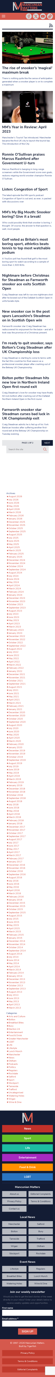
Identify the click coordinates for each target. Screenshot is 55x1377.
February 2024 (16, 591)
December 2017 (17, 826)
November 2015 (17, 906)
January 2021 (15, 709)
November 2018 (17, 791)
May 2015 (14, 925)
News (11, 1057)
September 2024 (17, 569)
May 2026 (14, 506)
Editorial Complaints (41, 1194)
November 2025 (17, 525)
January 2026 (15, 518)
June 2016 (14, 883)
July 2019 (13, 766)
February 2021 (16, 706)
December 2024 (17, 560)
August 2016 (15, 877)
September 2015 (17, 912)
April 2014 (14, 966)
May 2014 (14, 963)
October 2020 (16, 718)
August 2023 (15, 610)
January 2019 (15, 785)
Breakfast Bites (16, 1022)
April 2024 (14, 585)
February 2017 (16, 858)
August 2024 (15, 572)
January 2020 (15, 747)
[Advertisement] (27, 473)
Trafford (13, 1089)
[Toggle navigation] (3, 16)
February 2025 (16, 553)
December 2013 (17, 979)
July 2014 (13, 956)
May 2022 (14, 658)
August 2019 (15, 763)
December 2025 (17, 522)
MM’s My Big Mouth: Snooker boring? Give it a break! (26, 214)
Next (47, 442)
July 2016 (13, 880)
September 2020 (17, 722)
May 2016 (14, 887)
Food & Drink (15, 1035)
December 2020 (17, 712)
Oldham (12, 1060)
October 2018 (16, 795)
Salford (12, 1076)
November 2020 (17, 715)
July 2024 (13, 576)
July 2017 (13, 842)
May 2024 (14, 582)
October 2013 (16, 985)
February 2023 (16, 630)
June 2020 (14, 731)
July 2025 (13, 537)
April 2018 (14, 814)
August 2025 (15, 534)
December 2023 (17, 598)
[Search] (45, 449)
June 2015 (14, 922)
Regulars (13, 1070)
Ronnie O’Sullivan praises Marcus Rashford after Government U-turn (23, 159)
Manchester (14, 1054)
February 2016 (16, 896)
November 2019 (17, 753)
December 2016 (17, 865)
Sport (11, 1080)
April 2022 (14, 661)
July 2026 (13, 499)
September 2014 (17, 950)
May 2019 (14, 772)
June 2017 (14, 845)
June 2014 (14, 960)
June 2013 (14, 998)
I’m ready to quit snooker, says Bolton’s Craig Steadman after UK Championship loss (27, 347)
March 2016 (15, 893)
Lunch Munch (15, 1051)
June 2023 (14, 617)
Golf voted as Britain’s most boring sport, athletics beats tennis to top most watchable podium (26, 246)
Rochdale (13, 1073)
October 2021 (16, 680)
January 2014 (15, 976)
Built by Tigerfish (27, 1346)
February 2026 (16, 515)
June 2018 (14, 807)
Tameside (13, 1086)
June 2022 (14, 655)
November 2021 (17, 677)
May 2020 (14, 734)
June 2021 (14, 693)
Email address (10, 1319)
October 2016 (16, 871)
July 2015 (13, 918)
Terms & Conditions (41, 1201)
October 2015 (16, 909)
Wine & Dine (15, 1102)
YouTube (43, 16)
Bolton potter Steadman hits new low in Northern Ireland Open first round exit (25, 382)
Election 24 (14, 1029)
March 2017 (15, 855)
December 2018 (17, 788)
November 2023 (17, 601)
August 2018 (15, 801)
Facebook (29, 16)
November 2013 (17, 982)
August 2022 (15, 649)
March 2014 (15, 969)
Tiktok (50, 16)
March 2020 (15, 741)
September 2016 (17, 874)
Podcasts (13, 1064)
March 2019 (15, 779)
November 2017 (17, 830)
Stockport (13, 1083)
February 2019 (16, 782)
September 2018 (17, 798)
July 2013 (13, 995)
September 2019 (17, 760)
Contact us (14, 1208)
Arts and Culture (17, 1016)
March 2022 (15, 664)
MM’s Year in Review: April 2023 (24, 129)
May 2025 (14, 544)
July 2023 (13, 614)
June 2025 (14, 541)
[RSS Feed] (50, 25)
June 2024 (14, 579)
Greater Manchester (18, 1038)
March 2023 (15, 626)
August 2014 (15, 953)
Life (10, 1044)
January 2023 (15, 633)
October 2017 (16, 833)
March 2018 (15, 817)
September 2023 (17, 607)
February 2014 (16, 972)
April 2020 (14, 737)
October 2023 (16, 604)
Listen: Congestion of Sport (25, 189)
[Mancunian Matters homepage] (27, 6)
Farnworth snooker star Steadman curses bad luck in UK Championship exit (26, 414)
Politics (12, 1067)
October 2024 (16, 566)
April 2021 (14, 699)
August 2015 (15, 915)
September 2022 (17, 645)
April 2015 (14, 928)
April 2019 (14, 776)
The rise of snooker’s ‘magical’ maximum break (27, 70)
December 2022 (17, 636)
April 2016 (14, 890)
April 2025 (14, 547)
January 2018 (15, 823)
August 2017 (15, 839)
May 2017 (14, 849)
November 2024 (17, 563)
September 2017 (17, 836)
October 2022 (16, 642)
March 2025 (15, 550)
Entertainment (16, 1032)
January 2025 (15, 556)
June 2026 (14, 502)
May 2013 (14, 1001)
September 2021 (17, 683)
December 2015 (17, 902)
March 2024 (15, 588)
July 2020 (13, 728)
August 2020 (15, 725)
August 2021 (15, 687)
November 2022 (17, 639)
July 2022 (13, 652)
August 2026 (15, 496)
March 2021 (15, 703)
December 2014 (17, 941)
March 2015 (15, 931)
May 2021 (14, 696)
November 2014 (17, 944)
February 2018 (16, 820)
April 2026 (14, 509)
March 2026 (15, 512)
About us (14, 1194)
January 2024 (15, 595)
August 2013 (15, 991)
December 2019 (17, 750)
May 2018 (14, 811)
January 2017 (15, 861)
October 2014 (16, 947)
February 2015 (16, 934)
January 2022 (15, 671)
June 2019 (14, 769)
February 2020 (16, 744)
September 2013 (17, 988)
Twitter (36, 16)
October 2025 (16, 528)
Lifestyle (13, 1048)
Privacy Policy (14, 1201)
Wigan (12, 1098)
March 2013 (15, 1007)
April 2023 (14, 623)
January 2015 (15, 937)
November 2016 (17, 868)
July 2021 (13, 690)
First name (7, 1308)
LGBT (11, 1041)
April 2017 (14, 852)
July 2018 (13, 804)
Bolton (12, 1019)
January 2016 (15, 899)
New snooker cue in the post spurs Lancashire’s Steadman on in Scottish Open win (26, 316)
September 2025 (17, 531)
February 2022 (16, 668)
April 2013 (14, 1004)
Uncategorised (16, 1092)
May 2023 (14, 620)
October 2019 (16, 757)
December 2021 (17, 674)
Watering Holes (16, 1095)
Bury (11, 1026)
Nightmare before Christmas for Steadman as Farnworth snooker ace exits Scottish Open (25, 282)
